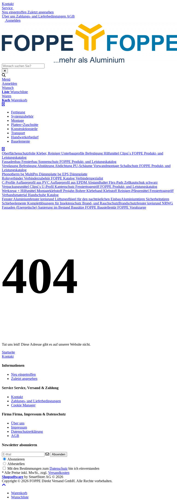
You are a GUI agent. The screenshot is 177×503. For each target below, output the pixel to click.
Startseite (8, 352)
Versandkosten (58, 473)
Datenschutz (59, 468)
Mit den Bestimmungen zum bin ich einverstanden (53, 468)
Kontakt (8, 4)
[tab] (19, 493)
